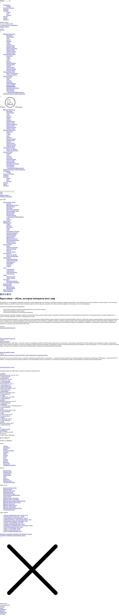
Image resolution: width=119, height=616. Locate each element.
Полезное (5, 11)
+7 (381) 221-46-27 (5, 416)
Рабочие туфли (10, 47)
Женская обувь (7, 222)
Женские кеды (10, 237)
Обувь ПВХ (9, 263)
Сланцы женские (11, 243)
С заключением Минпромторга (15, 92)
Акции (5, 18)
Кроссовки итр (10, 262)
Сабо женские (10, 269)
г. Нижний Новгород (6, 386)
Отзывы (8, 6)
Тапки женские (10, 276)
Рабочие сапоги (10, 53)
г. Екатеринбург (4, 378)
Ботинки (8, 265)
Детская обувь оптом (9, 72)
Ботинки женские (11, 234)
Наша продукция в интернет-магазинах (14, 93)
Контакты (6, 19)
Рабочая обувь (7, 257)
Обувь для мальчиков (12, 73)
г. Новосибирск (4, 391)
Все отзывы (11, 352)
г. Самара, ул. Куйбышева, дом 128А (13, 522)
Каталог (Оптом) (8, 76)
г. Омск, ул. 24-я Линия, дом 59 (11, 528)
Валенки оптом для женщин (11, 499)
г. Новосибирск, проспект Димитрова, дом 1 (15, 521)
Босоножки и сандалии (12, 231)
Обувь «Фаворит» (8, 291)
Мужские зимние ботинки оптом (12, 508)
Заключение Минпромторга (7, 328)
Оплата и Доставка (8, 8)
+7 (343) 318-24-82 (5, 381)
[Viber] (8, 294)
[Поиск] (1, 193)
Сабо (7, 38)
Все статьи (11, 367)
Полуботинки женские (12, 240)
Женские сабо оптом (9, 504)
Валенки (8, 41)
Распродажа (6, 221)
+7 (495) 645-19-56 (5, 25)
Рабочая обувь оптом (9, 493)
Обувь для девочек (11, 75)
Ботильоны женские (12, 233)
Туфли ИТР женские (12, 260)
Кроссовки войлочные (12, 88)
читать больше (4, 338)
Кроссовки (9, 35)
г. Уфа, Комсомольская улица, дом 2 (13, 527)
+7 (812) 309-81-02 (5, 385)
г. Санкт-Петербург (5, 382)
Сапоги (8, 40)
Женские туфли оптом (9, 507)
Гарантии (5, 9)
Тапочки (8, 44)
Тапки (8, 228)
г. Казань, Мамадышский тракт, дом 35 (14, 524)
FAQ (7, 13)
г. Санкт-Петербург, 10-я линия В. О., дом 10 (15, 518)
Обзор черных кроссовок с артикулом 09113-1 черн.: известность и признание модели (24, 355)
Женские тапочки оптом (10, 505)
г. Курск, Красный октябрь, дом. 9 (12, 531)
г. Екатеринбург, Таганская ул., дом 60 (13, 516)
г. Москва (2, 373)
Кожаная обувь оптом (9, 490)
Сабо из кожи (10, 271)
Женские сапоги (10, 241)
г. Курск (2, 421)
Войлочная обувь (8, 289)
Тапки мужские (10, 278)
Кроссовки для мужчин (12, 282)
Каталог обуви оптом (9, 202)
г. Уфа (1, 408)
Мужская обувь (7, 244)
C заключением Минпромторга (15, 168)
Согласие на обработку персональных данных (13, 535)
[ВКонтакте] (1, 294)
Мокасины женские (11, 238)
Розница (5, 16)
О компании (6, 5)
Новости (8, 15)
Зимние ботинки (11, 63)
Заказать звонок (4, 26)
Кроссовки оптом (8, 492)
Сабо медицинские (11, 272)
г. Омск (2, 413)
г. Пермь (2, 417)
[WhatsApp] (10, 294)
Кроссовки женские (11, 281)
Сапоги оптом (7, 496)
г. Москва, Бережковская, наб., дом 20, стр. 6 (15, 515)
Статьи (8, 12)
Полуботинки (10, 37)
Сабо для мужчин (11, 249)
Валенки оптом (7, 284)
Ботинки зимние (11, 252)
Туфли (8, 42)
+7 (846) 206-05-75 (5, 398)
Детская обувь (10, 91)
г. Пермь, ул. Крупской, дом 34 (11, 530)
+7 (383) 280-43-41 (5, 394)
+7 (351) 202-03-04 (5, 407)
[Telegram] (5, 294)
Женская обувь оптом (9, 34)
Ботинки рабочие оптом (10, 488)
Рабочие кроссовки (11, 48)
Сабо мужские (10, 273)
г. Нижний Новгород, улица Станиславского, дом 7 (17, 519)
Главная (5, 446)
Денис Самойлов (4, 341)
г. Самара (2, 395)
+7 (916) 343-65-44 (5, 424)
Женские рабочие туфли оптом (11, 502)
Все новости (11, 338)
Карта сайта (6, 463)
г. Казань (2, 400)
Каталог (2, 29)
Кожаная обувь (10, 45)
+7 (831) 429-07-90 (5, 389)
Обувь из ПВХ (10, 50)
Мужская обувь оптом (9, 54)
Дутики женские (11, 235)
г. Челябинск (3, 404)
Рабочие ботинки (11, 51)
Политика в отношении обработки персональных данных (16, 534)
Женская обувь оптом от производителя (14, 501)
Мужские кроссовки (12, 247)
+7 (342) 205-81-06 (5, 420)
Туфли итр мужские (11, 259)
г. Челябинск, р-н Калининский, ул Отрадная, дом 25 (17, 525)
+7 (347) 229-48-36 (5, 411)
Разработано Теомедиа (9, 465)
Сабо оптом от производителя (11, 495)
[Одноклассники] (3, 294)
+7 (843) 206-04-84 (5, 402)
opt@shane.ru (14, 25)
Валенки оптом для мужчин (11, 498)
